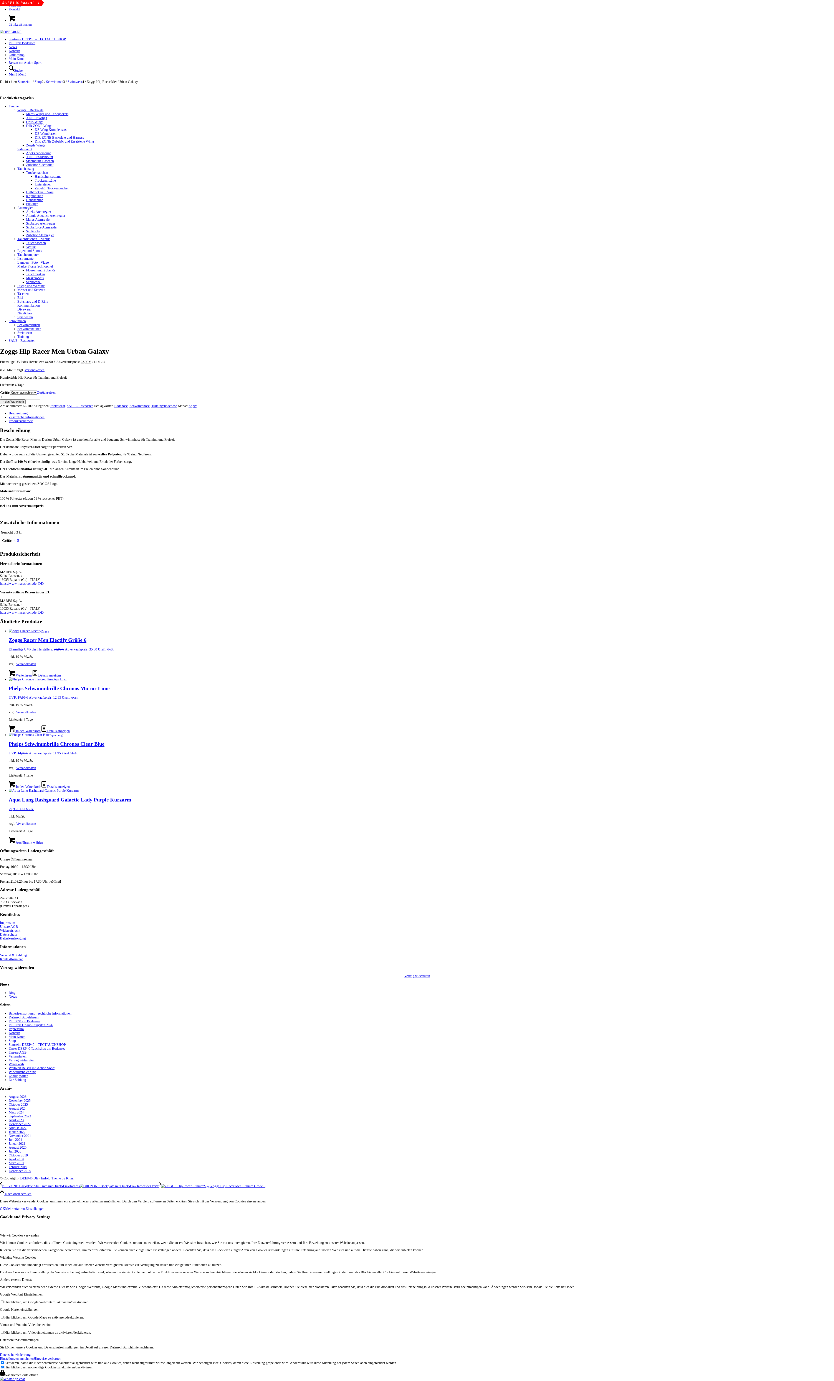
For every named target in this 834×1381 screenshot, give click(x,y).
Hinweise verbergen (47, 1358)
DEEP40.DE (29, 1178)
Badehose (121, 406)
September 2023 (20, 1116)
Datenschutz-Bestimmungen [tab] (19, 1340)
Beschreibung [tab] (18, 413)
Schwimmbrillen (28, 325)
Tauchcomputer (28, 254)
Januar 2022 (17, 1132)
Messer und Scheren (31, 290)
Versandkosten (35, 370)
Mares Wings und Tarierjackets (47, 114)
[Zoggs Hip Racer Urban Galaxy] (22, 85)
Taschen (23, 294)
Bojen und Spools (29, 251)
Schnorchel (33, 282)
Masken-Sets (35, 278)
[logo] (11, 32)
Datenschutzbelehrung (24, 1017)
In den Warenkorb (13, 401)
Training (23, 336)
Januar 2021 (17, 1143)
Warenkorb (16, 1064)
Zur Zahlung (17, 1080)
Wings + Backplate (30, 110)
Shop (12, 1041)
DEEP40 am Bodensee (24, 1021)
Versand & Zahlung (13, 955)
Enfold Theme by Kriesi (57, 1178)
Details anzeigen (49, 675)
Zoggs (193, 406)
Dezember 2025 (20, 1100)
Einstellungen (35, 1208)
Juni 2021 (15, 1139)
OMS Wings (34, 122)
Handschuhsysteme (48, 176)
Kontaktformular (11, 959)
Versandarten (17, 1056)
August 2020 (17, 1147)
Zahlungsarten (18, 1076)
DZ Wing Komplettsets (50, 129)
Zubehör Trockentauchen (52, 188)
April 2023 (16, 1120)
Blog (12, 993)
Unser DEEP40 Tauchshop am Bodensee (37, 1048)
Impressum (7, 922)
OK (2, 1208)
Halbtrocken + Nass (39, 192)
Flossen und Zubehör (40, 270)
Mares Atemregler (38, 219)
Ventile (31, 247)
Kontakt (14, 9)
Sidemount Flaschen (40, 161)
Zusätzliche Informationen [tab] (27, 417)
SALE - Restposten (22, 340)
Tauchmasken (35, 274)
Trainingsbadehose (164, 406)
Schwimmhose (139, 406)
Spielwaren (25, 317)
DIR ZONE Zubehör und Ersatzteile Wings (64, 141)
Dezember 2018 (20, 1171)
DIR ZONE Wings (39, 126)
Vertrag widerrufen (417, 976)
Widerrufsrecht (10, 930)
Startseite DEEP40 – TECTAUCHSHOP (37, 1044)
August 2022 (17, 1128)
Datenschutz (8, 934)
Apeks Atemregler (38, 211)
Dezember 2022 (20, 1124)
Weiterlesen (23, 675)
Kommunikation (28, 305)
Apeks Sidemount (38, 153)
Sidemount (24, 149)
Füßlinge (32, 204)
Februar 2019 (18, 1167)
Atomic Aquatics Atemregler (45, 215)
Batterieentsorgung (13, 938)
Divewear (24, 309)
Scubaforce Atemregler (42, 227)
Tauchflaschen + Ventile (33, 239)
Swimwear (24, 333)
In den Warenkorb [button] (28, 731)
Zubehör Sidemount (39, 165)
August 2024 (17, 1108)
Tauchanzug (25, 169)
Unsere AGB (9, 926)
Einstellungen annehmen (17, 1358)
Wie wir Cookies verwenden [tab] (19, 1235)
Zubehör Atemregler (40, 235)
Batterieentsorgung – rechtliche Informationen (40, 1013)
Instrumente (25, 258)
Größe (5, 392)
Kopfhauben (34, 196)
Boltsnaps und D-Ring (32, 301)
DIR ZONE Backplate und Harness (59, 137)
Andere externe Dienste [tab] (16, 1279)
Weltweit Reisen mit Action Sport (32, 1068)
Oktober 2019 (18, 1155)
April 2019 (16, 1159)
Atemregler (25, 208)
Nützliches (24, 313)
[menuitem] (421, 9)
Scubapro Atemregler (40, 223)
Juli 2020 (15, 1151)
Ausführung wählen (29, 842)
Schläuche (33, 231)
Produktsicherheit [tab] (21, 421)
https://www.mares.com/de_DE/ (22, 583)
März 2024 (16, 1112)
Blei (20, 297)
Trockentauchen (37, 172)
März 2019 (16, 1163)
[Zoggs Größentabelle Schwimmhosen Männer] (13, 89)
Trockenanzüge (45, 180)
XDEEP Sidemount (39, 157)
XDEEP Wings (36, 118)
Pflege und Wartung (31, 286)
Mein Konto (17, 1037)
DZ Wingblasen (45, 133)
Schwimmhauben (29, 329)
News (13, 996)
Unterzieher (43, 184)
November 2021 (20, 1136)
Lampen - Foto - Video (33, 262)
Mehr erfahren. (15, 1208)
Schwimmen (17, 321)
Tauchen (14, 106)
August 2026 (17, 1097)
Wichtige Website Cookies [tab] (18, 1257)
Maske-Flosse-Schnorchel (35, 266)
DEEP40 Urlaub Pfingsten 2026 (31, 1025)
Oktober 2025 (18, 1104)
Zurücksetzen (46, 392)
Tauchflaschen (36, 243)
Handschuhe (34, 200)
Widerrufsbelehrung (22, 1072)
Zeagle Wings (35, 145)
